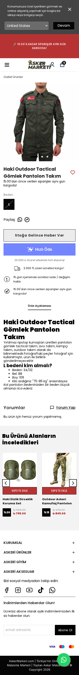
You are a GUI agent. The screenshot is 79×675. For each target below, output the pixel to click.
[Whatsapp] (52, 590)
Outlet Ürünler (13, 77)
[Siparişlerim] (52, 64)
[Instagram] (18, 590)
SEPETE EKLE (20, 491)
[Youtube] (29, 590)
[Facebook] (7, 590)
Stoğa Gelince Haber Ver (39, 235)
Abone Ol (65, 630)
